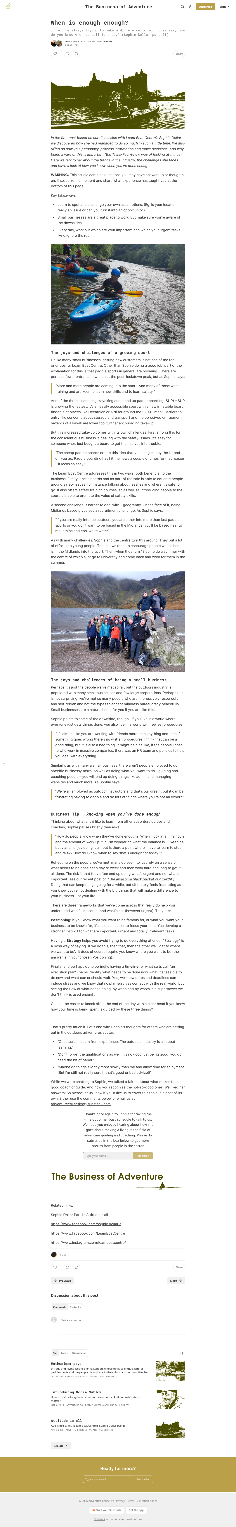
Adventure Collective (78, 41)
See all (58, 1446)
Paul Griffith (104, 41)
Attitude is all (97, 1215)
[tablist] (67, 1307)
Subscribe (205, 6)
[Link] (46, 352)
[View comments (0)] (67, 53)
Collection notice (147, 1501)
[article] (118, 1372)
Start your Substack (108, 1510)
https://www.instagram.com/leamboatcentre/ (88, 1242)
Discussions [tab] (79, 1353)
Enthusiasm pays (66, 1363)
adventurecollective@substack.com (81, 1104)
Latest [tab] (65, 1353)
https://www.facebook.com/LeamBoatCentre (88, 1233)
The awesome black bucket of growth (140, 879)
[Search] (182, 6)
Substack (99, 1519)
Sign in (224, 6)
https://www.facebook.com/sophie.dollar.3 (86, 1224)
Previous (65, 1281)
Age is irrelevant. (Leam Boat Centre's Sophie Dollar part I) (88, 1425)
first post (68, 138)
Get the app (136, 1510)
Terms (131, 1501)
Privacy (120, 1501)
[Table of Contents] (4, 763)
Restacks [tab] (75, 1307)
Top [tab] (55, 1353)
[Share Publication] (190, 6)
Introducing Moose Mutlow (76, 1392)
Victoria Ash (101, 1405)
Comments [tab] (59, 1307)
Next (173, 1281)
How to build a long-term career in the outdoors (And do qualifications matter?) (95, 1399)
